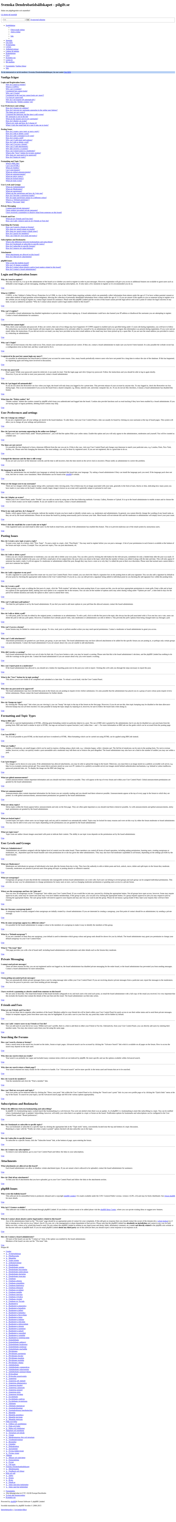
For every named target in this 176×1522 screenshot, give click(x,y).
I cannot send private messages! (18, 208)
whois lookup (163, 1221)
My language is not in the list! (17, 117)
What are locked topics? (15, 178)
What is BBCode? (13, 163)
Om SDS (67, 72)
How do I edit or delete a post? (17, 134)
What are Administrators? (15, 187)
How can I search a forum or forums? (20, 227)
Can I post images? (13, 170)
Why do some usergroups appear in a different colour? (26, 198)
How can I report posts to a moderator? (20, 151)
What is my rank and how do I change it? (21, 123)
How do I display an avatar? (16, 121)
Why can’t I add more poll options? (19, 140)
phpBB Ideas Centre (108, 1210)
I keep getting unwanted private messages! (22, 210)
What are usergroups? (14, 191)
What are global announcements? (18, 172)
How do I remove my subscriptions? (19, 248)
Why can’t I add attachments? (17, 146)
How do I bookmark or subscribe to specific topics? (25, 244)
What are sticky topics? (14, 176)
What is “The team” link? (15, 202)
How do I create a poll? (14, 138)
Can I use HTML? (13, 166)
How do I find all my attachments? (19, 257)
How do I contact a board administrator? (21, 269)
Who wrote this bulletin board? (17, 263)
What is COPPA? (12, 87)
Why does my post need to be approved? (21, 155)
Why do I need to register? (16, 85)
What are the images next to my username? (22, 119)
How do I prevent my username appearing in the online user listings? (32, 110)
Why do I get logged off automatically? (20, 100)
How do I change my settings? (17, 108)
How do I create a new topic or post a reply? (22, 131)
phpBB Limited (70, 1196)
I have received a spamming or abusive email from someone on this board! (34, 212)
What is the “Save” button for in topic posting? (23, 153)
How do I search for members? (17, 233)
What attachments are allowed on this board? (23, 254)
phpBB (68, 474)
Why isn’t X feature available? (17, 265)
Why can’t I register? (14, 89)
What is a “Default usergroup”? (17, 200)
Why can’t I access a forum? (16, 144)
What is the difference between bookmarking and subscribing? (29, 242)
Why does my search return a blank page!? (22, 231)
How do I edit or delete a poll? (17, 142)
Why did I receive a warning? (17, 149)
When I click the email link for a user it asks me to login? (27, 125)
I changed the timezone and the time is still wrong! (25, 114)
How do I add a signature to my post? (20, 136)
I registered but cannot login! (16, 91)
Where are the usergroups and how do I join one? (24, 193)
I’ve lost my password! (14, 97)
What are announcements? (16, 174)
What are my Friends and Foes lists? (19, 219)
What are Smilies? (12, 168)
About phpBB (169, 1196)
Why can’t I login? (13, 93)
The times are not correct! (15, 112)
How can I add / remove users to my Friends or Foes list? (27, 221)
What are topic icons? (14, 181)
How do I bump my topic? (16, 157)
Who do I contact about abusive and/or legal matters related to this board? (33, 267)
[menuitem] (18, 30)
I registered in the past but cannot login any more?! (25, 95)
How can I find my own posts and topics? (21, 236)
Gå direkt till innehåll (9, 15)
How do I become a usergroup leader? (20, 195)
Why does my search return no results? (20, 229)
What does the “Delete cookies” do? (19, 102)
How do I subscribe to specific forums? (20, 246)
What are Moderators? (14, 189)
